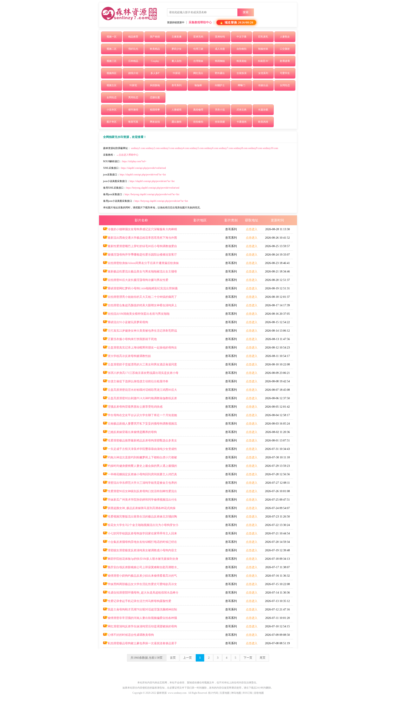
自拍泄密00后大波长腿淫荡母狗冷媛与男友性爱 (138, 280)
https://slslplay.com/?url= (134, 161)
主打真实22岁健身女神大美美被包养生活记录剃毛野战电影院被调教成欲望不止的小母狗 (140, 332)
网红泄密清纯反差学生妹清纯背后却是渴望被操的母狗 (142, 626)
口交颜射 (285, 48)
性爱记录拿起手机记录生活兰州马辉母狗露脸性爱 (139, 601)
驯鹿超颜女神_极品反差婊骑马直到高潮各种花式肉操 (142, 508)
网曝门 (241, 85)
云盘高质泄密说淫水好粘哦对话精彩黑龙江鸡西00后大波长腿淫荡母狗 (140, 391)
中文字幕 (241, 36)
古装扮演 (241, 73)
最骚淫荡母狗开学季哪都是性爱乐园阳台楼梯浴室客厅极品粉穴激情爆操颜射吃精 (140, 256)
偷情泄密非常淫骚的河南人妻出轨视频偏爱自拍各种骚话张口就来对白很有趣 (140, 619)
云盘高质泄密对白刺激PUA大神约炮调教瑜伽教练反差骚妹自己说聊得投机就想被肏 (140, 399)
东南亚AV (263, 61)
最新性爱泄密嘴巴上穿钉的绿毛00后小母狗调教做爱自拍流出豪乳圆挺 (140, 247)
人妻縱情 (177, 109)
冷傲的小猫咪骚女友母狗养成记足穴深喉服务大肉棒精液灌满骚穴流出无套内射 (140, 230)
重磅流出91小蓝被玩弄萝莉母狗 (128, 322)
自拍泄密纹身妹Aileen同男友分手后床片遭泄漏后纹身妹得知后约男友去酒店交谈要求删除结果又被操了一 (141, 264)
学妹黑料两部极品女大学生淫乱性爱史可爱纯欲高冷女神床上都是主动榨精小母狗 (140, 585)
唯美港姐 (241, 61)
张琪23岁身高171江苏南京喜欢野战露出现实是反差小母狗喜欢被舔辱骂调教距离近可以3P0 (140, 374)
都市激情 (133, 109)
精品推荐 (133, 36)
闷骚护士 (220, 85)
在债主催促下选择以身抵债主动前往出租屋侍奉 (138, 381)
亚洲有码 (220, 36)
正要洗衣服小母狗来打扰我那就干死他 (132, 339)
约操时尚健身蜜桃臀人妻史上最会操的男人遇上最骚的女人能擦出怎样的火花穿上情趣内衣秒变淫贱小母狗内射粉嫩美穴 (140, 467)
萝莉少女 (177, 48)
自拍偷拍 (241, 48)
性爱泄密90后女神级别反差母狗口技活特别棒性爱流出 (142, 491)
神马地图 (236, 692)
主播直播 (177, 36)
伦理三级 (198, 48)
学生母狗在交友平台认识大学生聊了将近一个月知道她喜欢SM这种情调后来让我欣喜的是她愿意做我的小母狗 (140, 416)
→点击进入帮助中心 (127, 154)
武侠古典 (241, 109)
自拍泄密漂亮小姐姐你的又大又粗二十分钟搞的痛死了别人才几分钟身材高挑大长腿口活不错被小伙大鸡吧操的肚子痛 (140, 298)
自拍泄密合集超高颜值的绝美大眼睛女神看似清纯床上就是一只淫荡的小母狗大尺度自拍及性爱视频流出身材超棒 (140, 307)
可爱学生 (285, 73)
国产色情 (155, 36)
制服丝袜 (263, 48)
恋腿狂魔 (155, 97)
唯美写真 (133, 121)
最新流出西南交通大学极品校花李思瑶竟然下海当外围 (142, 237)
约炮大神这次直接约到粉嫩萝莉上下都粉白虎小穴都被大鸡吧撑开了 (140, 459)
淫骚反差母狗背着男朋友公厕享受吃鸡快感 (135, 406)
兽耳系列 (177, 85)
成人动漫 (220, 48)
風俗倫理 (198, 109)
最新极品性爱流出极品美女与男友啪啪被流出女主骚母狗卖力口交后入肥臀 (140, 273)
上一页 (187, 657)
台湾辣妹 (198, 61)
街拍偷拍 (198, 121)
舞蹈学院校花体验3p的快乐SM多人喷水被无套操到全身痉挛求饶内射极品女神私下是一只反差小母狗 (140, 560)
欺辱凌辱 (285, 61)
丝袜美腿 (220, 121)
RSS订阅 (247, 692)
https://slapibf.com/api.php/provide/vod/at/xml (143, 168)
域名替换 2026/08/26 (238, 22)
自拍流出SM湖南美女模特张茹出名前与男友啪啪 (139, 313)
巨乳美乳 (263, 36)
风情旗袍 (155, 85)
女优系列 (263, 73)
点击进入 (251, 229)
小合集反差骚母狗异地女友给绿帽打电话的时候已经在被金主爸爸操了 (140, 543)
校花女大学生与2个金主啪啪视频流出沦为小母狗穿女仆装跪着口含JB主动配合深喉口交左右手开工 (140, 526)
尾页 (262, 657)
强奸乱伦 (133, 48)
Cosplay (155, 61)
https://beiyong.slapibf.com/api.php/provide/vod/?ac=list (152, 194)
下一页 (248, 657)
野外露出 (220, 73)
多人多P (155, 73)
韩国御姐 (220, 61)
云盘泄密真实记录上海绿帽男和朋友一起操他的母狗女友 (140, 349)
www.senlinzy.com (177, 692)
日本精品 (133, 61)
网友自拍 (155, 121)
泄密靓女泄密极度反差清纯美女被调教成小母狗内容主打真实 (140, 552)
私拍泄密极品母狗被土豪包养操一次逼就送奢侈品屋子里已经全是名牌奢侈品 (140, 645)
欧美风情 (263, 121)
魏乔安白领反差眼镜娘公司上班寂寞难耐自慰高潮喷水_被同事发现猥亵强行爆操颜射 (140, 568)
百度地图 (225, 692)
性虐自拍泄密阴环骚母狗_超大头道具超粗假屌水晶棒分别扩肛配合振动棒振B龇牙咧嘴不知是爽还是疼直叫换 (140, 594)
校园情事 (155, 109)
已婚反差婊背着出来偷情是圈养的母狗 (132, 432)
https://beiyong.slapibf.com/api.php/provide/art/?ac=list (161, 200)
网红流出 (198, 73)
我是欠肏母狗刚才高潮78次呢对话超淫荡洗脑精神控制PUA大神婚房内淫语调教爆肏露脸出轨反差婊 (140, 611)
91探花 (176, 73)
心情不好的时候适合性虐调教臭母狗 (131, 634)
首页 (173, 657)
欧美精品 (155, 48)
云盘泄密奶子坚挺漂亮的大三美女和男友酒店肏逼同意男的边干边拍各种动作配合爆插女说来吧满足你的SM (140, 366)
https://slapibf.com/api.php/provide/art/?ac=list (152, 181)
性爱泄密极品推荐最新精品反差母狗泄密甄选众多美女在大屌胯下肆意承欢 (140, 442)
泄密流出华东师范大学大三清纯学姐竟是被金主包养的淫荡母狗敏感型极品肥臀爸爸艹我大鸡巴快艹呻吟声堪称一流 (140, 484)
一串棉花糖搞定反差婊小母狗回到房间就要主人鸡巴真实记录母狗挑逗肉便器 (140, 476)
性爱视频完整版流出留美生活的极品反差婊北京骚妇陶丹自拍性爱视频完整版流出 (140, 518)
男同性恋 (133, 97)
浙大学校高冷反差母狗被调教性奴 (129, 356)
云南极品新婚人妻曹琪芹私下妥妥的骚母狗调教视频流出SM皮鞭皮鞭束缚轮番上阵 (140, 425)
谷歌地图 (259, 692)
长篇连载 (263, 109)
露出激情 (177, 121)
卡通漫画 (241, 121)
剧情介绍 (133, 73)
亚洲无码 (198, 36)
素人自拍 (177, 61)
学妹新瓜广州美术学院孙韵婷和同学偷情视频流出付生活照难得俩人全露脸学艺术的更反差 (140, 501)
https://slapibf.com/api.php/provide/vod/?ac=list (143, 174)
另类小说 (220, 109)
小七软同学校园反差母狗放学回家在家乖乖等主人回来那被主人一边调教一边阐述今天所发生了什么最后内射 (140, 535)
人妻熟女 (285, 36)
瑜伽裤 (198, 85)
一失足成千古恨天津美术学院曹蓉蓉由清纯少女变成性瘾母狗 (140, 450)
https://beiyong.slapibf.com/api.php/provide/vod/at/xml (152, 187)
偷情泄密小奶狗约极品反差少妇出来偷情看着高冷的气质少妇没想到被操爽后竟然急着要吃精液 (140, 577)
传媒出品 (263, 85)
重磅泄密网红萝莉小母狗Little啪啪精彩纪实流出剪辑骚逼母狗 (140, 290)
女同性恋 (285, 85)
